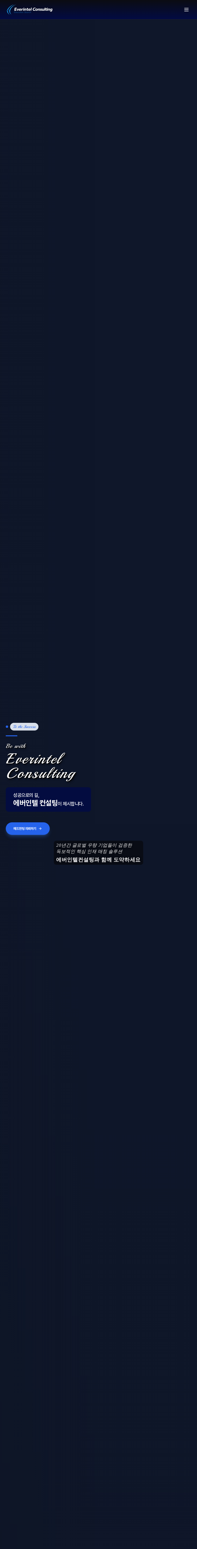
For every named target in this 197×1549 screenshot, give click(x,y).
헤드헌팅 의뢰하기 (24, 835)
